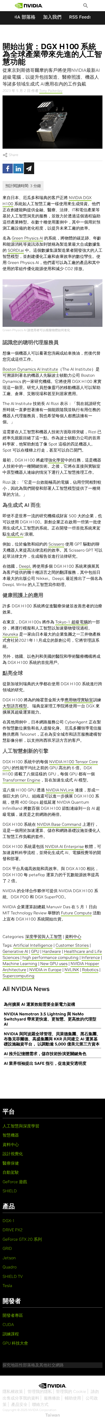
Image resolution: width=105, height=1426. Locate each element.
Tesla (7, 1285)
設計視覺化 (13, 1153)
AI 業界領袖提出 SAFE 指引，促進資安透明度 (45, 1063)
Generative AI (15, 951)
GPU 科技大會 (15, 1343)
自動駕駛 (11, 1172)
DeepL (25, 566)
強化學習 (56, 460)
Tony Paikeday (50, 90)
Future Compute (76, 912)
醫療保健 (11, 1163)
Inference (91, 957)
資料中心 (73, 936)
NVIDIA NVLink (60, 789)
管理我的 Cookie (71, 1391)
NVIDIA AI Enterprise (64, 846)
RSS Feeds (80, 17)
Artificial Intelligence (32, 945)
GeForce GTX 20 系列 (22, 1239)
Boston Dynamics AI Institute (30, 369)
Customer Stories (72, 945)
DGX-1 (9, 1220)
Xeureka (10, 634)
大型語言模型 (15, 705)
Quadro (10, 1266)
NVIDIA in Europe (45, 969)
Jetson (9, 1257)
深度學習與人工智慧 (43, 936)
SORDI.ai (16, 250)
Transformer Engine (21, 779)
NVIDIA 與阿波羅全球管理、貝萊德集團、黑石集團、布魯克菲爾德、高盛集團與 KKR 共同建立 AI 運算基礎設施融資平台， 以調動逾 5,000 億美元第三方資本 (52, 1038)
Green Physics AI (27, 238)
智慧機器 (11, 1135)
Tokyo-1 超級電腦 (71, 621)
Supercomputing (18, 975)
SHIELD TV (13, 1276)
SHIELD (10, 1190)
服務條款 (52, 1398)
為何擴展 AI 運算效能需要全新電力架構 (39, 1004)
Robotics (90, 969)
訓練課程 (11, 1333)
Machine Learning (20, 963)
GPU (35, 951)
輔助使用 (73, 1398)
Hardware (51, 951)
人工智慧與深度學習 (21, 1125)
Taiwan (52, 1415)
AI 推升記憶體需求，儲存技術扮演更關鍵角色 (45, 1053)
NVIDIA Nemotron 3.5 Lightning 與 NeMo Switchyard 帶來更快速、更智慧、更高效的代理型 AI (50, 1019)
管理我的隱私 (40, 1391)
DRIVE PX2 (13, 1229)
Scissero (56, 544)
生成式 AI (15, 534)
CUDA (8, 1324)
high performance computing (50, 957)
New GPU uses (54, 963)
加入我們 (52, 17)
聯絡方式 (40, 1404)
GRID (7, 1248)
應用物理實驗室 (78, 699)
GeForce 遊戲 (15, 1181)
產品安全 (19, 1404)
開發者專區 (13, 1315)
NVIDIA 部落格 (19, 17)
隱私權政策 (13, 1391)
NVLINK (71, 969)
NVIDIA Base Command (59, 824)
